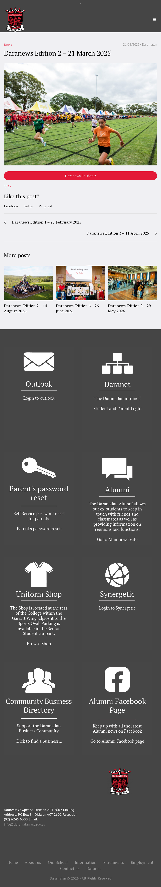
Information (85, 862)
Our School (58, 862)
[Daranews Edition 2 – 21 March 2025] (80, 114)
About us (33, 862)
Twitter (28, 206)
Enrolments (113, 862)
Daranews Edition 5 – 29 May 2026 (129, 308)
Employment (142, 862)
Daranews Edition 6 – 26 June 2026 (77, 308)
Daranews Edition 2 (80, 175)
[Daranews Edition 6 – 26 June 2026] (80, 283)
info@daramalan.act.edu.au (24, 824)
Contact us (70, 868)
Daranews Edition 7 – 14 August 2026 (25, 308)
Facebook (11, 206)
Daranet (93, 868)
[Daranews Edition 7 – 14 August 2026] (28, 283)
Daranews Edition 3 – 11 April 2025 (118, 233)
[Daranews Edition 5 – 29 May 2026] (132, 283)
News (8, 45)
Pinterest (45, 206)
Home (12, 862)
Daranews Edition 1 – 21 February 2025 (46, 222)
